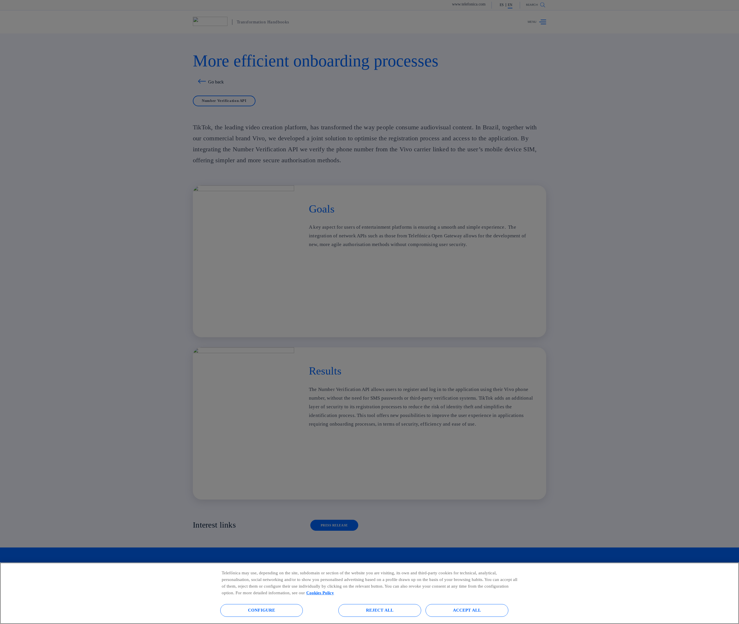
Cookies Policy (320, 592)
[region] (369, 593)
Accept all (467, 610)
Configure (261, 610)
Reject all (380, 610)
